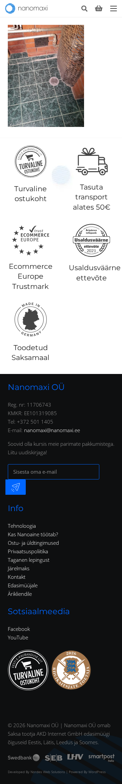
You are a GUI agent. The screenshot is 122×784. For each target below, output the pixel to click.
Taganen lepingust (28, 559)
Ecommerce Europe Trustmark (31, 276)
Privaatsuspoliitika (28, 551)
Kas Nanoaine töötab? (33, 534)
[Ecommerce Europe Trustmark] (30, 240)
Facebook (19, 628)
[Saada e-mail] (15, 487)
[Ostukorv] (98, 8)
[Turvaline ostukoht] (31, 162)
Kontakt (16, 576)
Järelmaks (18, 568)
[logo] (26, 8)
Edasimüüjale (23, 585)
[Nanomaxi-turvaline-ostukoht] (28, 670)
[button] (84, 8)
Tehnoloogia (22, 525)
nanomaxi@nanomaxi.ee (52, 430)
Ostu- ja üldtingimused (33, 542)
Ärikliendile (20, 593)
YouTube (18, 637)
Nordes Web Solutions (47, 771)
